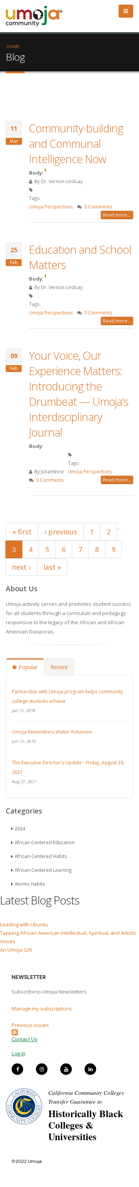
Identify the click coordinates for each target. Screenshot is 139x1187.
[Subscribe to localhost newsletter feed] (69, 1032)
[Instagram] (41, 1069)
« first (22, 531)
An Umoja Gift (16, 949)
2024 (20, 828)
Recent (59, 667)
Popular (27, 667)
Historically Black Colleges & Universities (85, 1125)
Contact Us (24, 1039)
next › (21, 567)
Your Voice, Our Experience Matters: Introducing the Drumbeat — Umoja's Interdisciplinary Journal (78, 394)
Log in (18, 1053)
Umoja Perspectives (51, 206)
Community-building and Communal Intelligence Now (76, 143)
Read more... (117, 215)
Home (13, 46)
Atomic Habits (30, 884)
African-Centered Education (45, 842)
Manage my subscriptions (42, 1008)
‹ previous (60, 531)
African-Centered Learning (43, 870)
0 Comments (98, 206)
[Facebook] (17, 1069)
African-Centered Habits (41, 856)
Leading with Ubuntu (24, 924)
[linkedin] (90, 1069)
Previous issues (30, 1025)
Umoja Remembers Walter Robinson (52, 732)
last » (52, 567)
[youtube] (66, 1069)
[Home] (38, 16)
